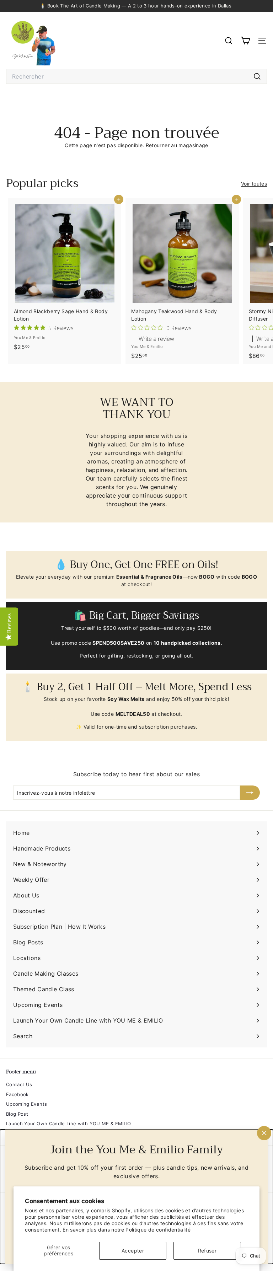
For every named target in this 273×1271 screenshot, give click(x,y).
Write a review (156, 339)
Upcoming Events (26, 1104)
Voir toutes (254, 184)
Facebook (17, 1094)
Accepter (133, 1251)
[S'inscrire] (250, 792)
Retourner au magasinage (177, 145)
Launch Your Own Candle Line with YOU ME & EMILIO (68, 1123)
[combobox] (136, 76)
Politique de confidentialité (158, 1230)
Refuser (207, 1251)
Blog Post (17, 1114)
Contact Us (19, 1084)
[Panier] (245, 40)
